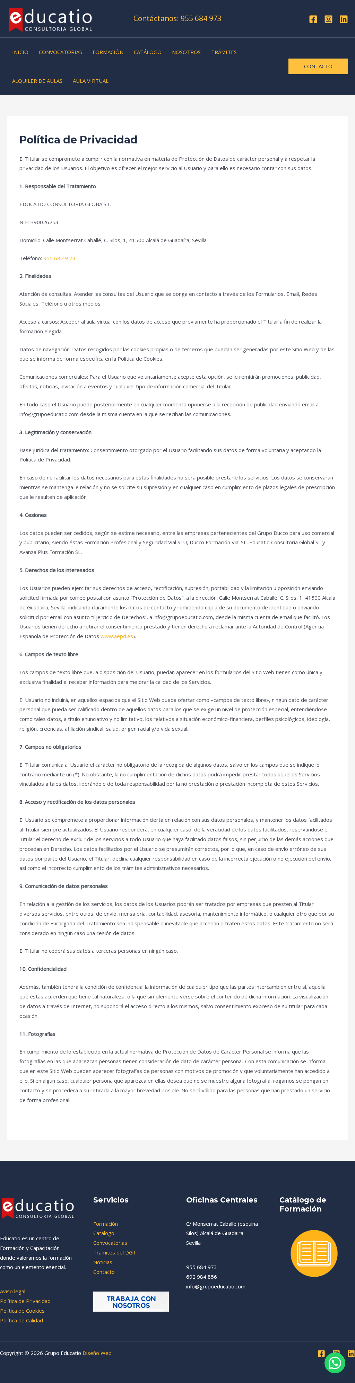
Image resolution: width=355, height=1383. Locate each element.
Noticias (102, 1262)
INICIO (20, 52)
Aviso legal (12, 1291)
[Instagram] (328, 19)
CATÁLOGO (148, 52)
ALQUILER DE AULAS (37, 80)
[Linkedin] (343, 19)
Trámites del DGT (114, 1252)
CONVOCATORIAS (60, 52)
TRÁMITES (224, 52)
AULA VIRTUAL (91, 80)
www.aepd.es (117, 636)
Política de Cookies (22, 1310)
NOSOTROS (186, 52)
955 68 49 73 (59, 258)
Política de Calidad (21, 1320)
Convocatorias (110, 1242)
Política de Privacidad (25, 1300)
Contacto (104, 1271)
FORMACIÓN (108, 52)
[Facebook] (313, 19)
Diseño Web (97, 1352)
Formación (105, 1223)
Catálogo (103, 1233)
